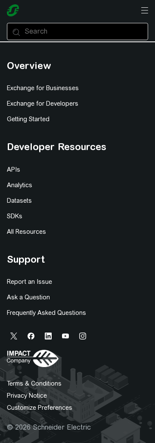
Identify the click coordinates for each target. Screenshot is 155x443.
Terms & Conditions (34, 383)
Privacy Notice (27, 395)
